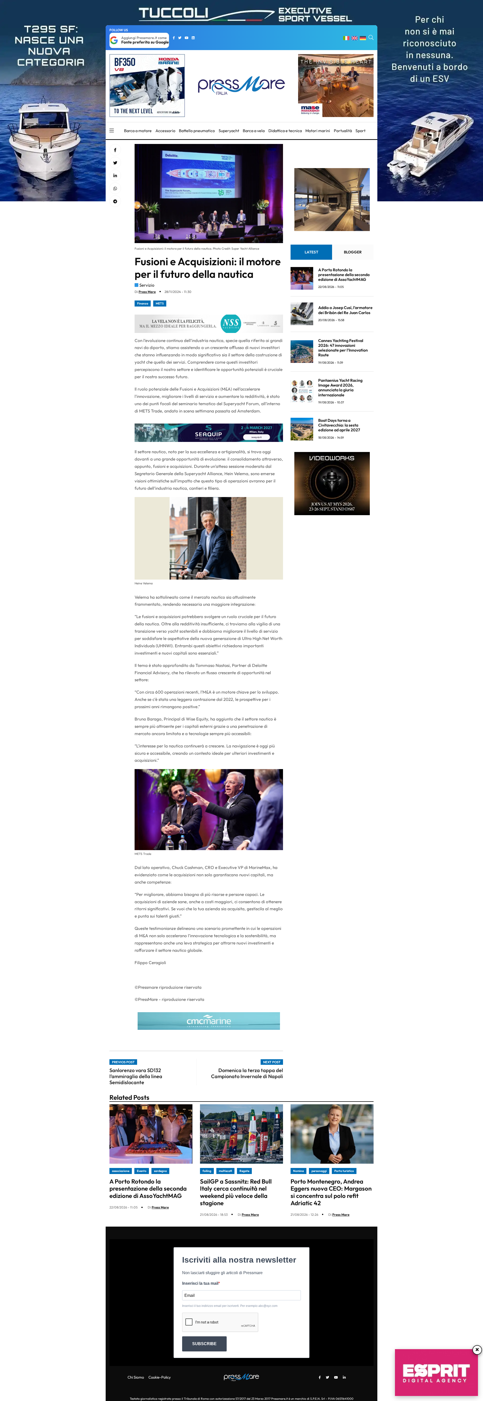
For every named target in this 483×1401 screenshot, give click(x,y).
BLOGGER (353, 251)
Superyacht (229, 130)
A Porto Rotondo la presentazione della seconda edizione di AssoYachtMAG (344, 274)
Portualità (343, 130)
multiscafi (225, 1171)
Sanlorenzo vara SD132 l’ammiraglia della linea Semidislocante (135, 1076)
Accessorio (165, 130)
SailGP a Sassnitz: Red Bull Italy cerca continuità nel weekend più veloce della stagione (236, 1192)
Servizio (146, 285)
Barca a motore (138, 130)
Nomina (298, 1171)
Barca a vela (254, 130)
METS (160, 303)
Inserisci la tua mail (200, 1283)
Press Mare (147, 292)
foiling (207, 1171)
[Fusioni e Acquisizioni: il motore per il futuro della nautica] (115, 175)
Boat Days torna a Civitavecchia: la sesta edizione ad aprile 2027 (339, 425)
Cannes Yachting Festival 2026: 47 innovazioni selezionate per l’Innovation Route (343, 347)
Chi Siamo (136, 1377)
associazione (120, 1171)
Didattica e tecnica (285, 130)
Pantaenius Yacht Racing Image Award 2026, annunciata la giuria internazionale (340, 387)
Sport (360, 130)
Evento (141, 1171)
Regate (244, 1171)
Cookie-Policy (159, 1377)
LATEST (311, 251)
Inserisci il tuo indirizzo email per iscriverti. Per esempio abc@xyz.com (229, 1306)
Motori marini (317, 130)
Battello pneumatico (197, 130)
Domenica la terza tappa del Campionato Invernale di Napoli (247, 1073)
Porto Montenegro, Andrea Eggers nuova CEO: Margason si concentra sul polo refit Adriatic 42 (331, 1192)
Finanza (142, 303)
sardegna (160, 1171)
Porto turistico (344, 1171)
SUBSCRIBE (204, 1344)
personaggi (319, 1171)
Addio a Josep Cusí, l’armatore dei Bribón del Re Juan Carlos (345, 310)
